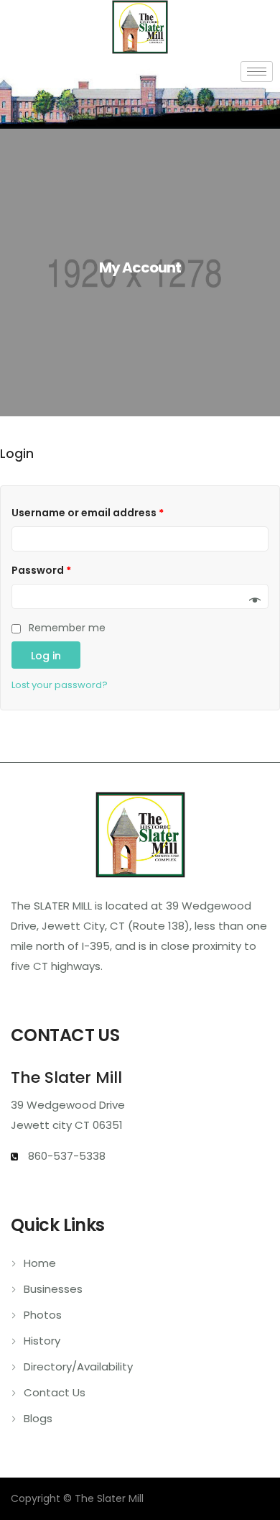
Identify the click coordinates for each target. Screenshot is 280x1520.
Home (40, 1263)
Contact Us (54, 1392)
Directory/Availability (78, 1366)
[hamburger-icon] (257, 71)
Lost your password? (59, 685)
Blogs (38, 1418)
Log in (46, 656)
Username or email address (87, 512)
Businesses (53, 1288)
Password (41, 570)
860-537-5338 (65, 1155)
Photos (43, 1314)
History (42, 1340)
